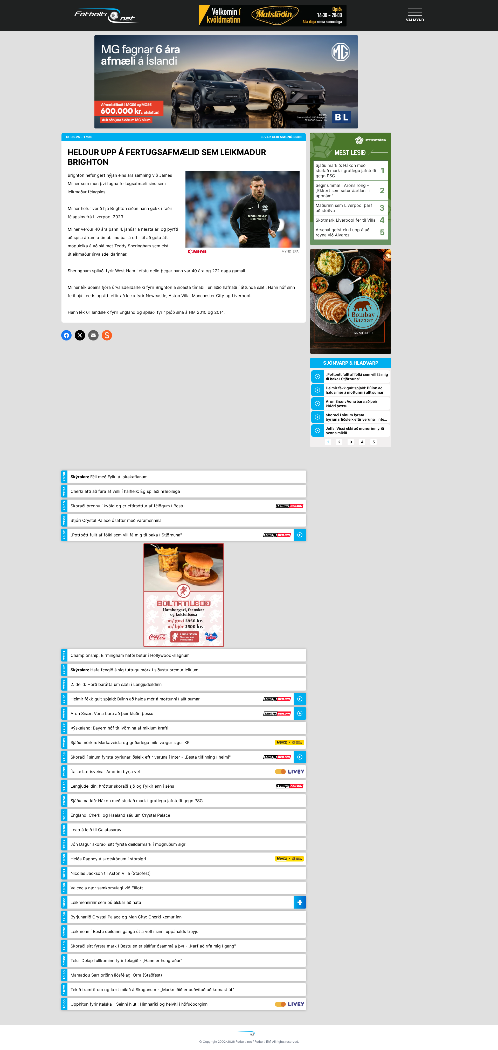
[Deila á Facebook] (66, 335)
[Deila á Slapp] (107, 335)
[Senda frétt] (93, 335)
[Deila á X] (80, 335)
